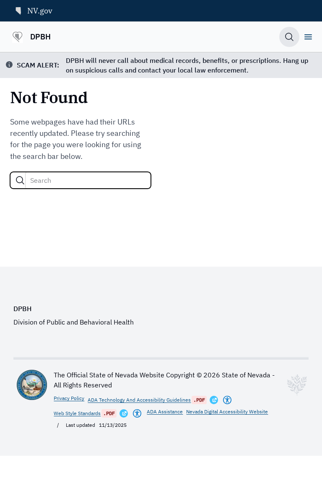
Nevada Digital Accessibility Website (227, 411)
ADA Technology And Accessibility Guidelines (139, 400)
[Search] (20, 180)
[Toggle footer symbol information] (297, 385)
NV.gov (39, 10)
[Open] (308, 37)
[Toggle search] (289, 37)
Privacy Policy (69, 398)
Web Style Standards (77, 413)
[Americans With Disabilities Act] (227, 400)
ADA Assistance (165, 411)
